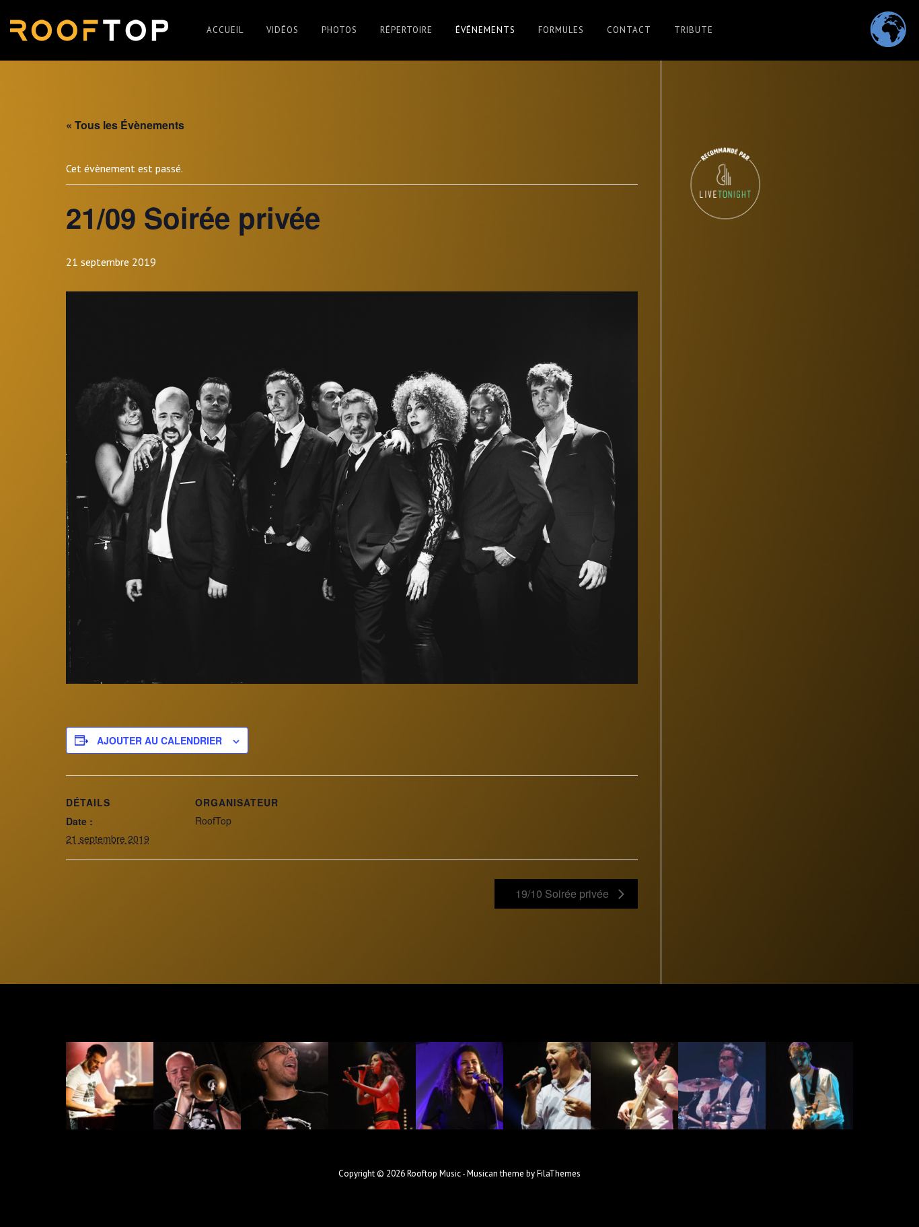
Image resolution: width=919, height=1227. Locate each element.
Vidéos (282, 30)
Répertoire (406, 30)
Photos (339, 30)
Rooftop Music (434, 1173)
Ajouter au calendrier (159, 740)
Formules (561, 30)
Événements (485, 30)
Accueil (225, 30)
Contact (629, 30)
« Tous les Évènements (125, 125)
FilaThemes (559, 1173)
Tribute (693, 30)
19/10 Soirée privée (563, 893)
